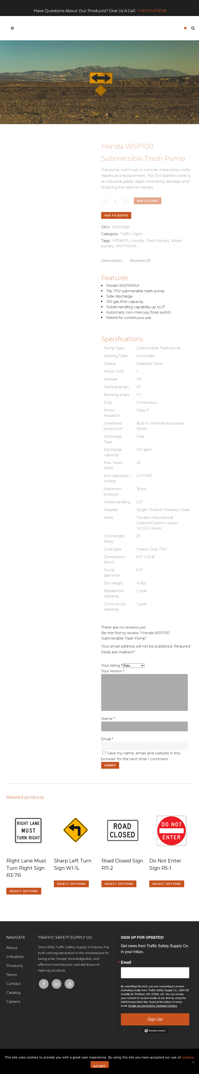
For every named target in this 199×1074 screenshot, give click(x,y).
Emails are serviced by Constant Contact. (152, 1005)
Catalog (13, 992)
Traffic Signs (131, 233)
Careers (13, 1001)
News (11, 974)
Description (112, 260)
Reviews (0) (140, 260)
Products (14, 965)
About (11, 947)
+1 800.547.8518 (151, 11)
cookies (187, 1057)
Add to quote (116, 215)
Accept (99, 1066)
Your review (112, 671)
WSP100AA (126, 246)
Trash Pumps (157, 240)
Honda (137, 240)
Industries (15, 956)
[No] (193, 1062)
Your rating (111, 665)
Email (107, 739)
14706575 (120, 240)
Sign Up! (155, 1019)
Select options (23, 891)
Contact (13, 983)
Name (108, 718)
